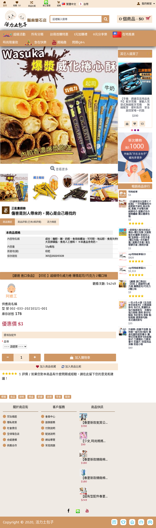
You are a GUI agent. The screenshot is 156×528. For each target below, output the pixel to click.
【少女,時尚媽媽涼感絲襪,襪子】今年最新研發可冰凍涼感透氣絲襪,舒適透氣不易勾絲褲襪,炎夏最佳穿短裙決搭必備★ (94, 441)
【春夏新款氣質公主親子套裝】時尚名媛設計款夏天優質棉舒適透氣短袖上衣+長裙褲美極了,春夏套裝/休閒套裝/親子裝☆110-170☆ (94, 422)
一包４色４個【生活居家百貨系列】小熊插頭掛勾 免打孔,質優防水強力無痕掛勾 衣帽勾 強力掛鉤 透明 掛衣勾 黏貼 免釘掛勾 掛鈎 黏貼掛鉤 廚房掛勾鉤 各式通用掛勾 (139, 311)
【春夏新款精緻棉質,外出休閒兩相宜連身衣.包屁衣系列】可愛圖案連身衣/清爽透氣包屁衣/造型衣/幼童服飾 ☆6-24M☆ (94, 459)
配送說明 (50, 433)
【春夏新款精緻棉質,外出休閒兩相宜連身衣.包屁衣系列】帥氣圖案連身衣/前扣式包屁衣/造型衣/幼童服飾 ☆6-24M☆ (94, 478)
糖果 (67, 396)
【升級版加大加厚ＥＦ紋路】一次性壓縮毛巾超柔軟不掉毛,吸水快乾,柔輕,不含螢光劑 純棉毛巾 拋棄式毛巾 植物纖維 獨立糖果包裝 (139, 209)
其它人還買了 (129, 54)
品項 (6, 341)
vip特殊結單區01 (137, 268)
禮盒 (31, 396)
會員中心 (50, 416)
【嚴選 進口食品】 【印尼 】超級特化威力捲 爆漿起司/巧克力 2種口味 (139, 285)
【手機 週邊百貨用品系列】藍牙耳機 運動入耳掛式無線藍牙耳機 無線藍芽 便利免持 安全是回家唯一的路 (135, 104)
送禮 (49, 396)
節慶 (40, 396)
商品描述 (7, 221)
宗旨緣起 (12, 416)
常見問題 (50, 445)
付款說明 (50, 428)
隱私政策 (12, 422)
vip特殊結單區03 (137, 254)
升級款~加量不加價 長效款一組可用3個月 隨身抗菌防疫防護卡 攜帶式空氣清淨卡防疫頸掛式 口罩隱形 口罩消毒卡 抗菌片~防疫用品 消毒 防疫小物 (139, 337)
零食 (58, 396)
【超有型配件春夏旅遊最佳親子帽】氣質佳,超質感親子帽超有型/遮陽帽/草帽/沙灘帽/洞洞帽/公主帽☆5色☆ (94, 496)
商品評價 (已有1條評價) (29, 221)
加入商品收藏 (48, 366)
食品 (12, 396)
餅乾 (21, 396)
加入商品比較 (73, 366)
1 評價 (23, 374)
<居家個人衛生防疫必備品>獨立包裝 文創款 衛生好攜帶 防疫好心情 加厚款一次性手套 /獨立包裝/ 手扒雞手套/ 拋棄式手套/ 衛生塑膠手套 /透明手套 (139, 237)
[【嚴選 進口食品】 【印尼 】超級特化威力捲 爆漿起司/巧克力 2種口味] (59, 105)
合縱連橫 (12, 439)
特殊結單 (133, 192)
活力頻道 (51, 221)
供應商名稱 (9, 304)
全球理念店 (13, 433)
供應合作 (12, 445)
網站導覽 (50, 439)
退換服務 (50, 422)
